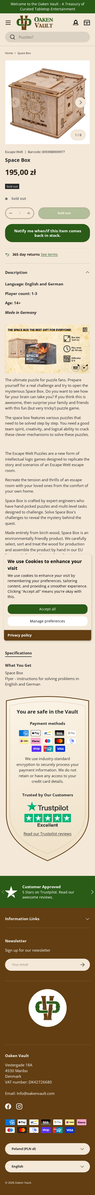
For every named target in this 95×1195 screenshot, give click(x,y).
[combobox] (47, 37)
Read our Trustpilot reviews (47, 833)
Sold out (64, 213)
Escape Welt (14, 152)
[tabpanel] (47, 674)
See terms (49, 254)
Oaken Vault (23, 1182)
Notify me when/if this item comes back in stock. (47, 233)
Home (9, 53)
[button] (86, 22)
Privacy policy (20, 635)
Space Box (24, 53)
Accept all (47, 609)
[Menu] (8, 22)
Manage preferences (47, 621)
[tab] (18, 652)
